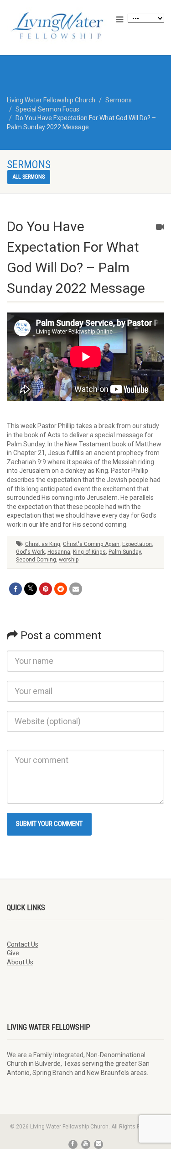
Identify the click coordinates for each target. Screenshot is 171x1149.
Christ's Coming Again (91, 544)
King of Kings (89, 552)
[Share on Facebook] (15, 588)
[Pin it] (45, 588)
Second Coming (36, 559)
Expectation (137, 544)
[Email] (75, 588)
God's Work (30, 552)
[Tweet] (30, 588)
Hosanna (58, 552)
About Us (20, 962)
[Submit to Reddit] (60, 588)
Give (13, 953)
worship (68, 559)
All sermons (29, 177)
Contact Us (22, 944)
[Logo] (57, 25)
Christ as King (42, 544)
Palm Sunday (125, 552)
